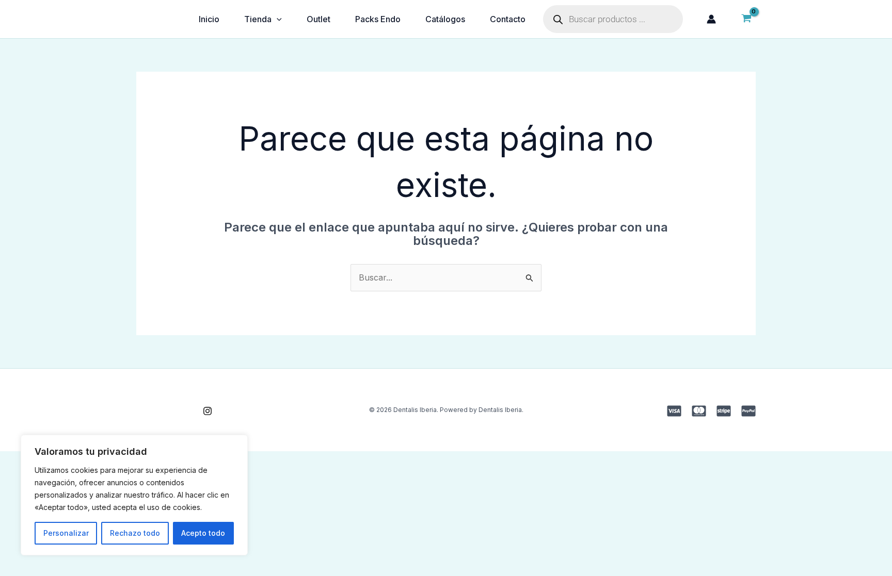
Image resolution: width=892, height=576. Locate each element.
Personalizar (66, 533)
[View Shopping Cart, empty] (746, 19)
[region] (134, 495)
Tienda (258, 19)
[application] (277, 19)
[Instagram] (207, 411)
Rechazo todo (135, 533)
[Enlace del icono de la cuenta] (711, 19)
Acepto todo (203, 533)
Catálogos (445, 19)
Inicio (209, 19)
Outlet (318, 19)
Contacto (507, 19)
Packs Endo (378, 19)
